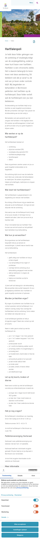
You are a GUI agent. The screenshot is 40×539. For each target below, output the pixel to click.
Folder (12, 41)
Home (6, 41)
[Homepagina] (5, 5)
